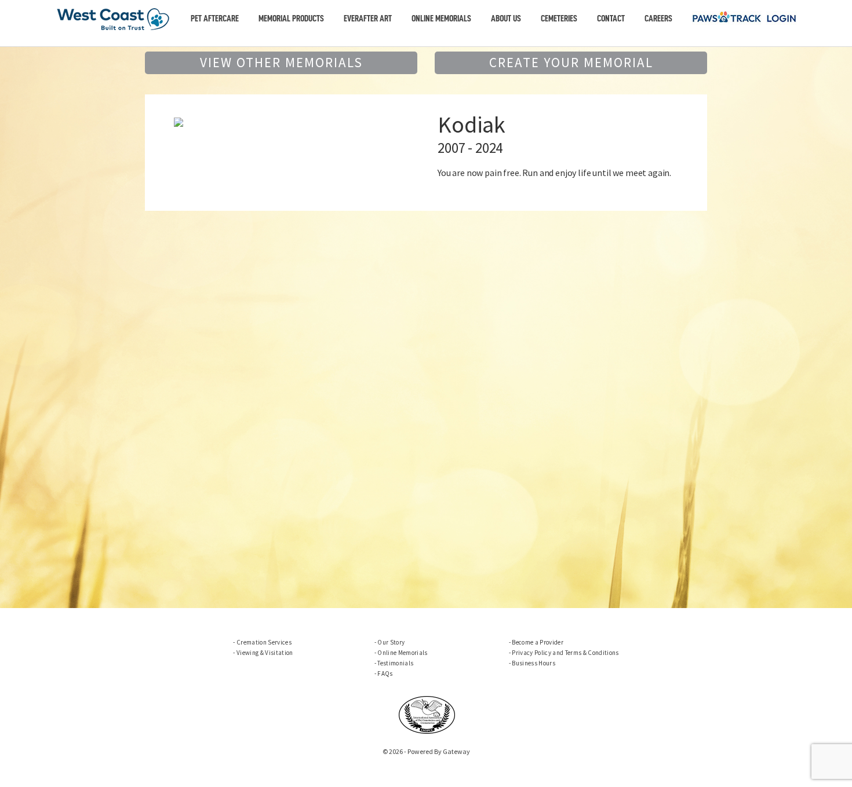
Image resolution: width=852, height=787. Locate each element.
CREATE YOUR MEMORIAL (571, 62)
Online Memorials (441, 18)
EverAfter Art (368, 18)
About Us (506, 18)
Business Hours (533, 663)
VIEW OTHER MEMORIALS (281, 62)
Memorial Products (291, 18)
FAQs (384, 673)
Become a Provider (537, 642)
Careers (658, 18)
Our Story (391, 642)
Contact (611, 18)
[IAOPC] (427, 713)
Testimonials (395, 663)
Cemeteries (559, 18)
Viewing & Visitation (264, 653)
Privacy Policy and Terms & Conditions (565, 653)
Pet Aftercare (215, 18)
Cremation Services (264, 642)
